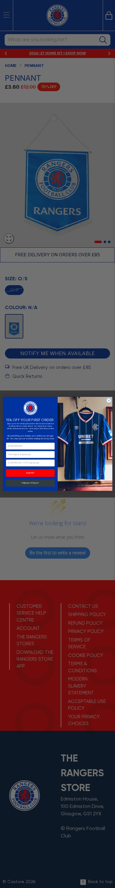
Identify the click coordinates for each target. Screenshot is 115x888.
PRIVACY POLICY (30, 483)
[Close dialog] (108, 400)
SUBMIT (30, 473)
